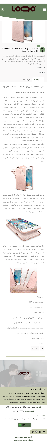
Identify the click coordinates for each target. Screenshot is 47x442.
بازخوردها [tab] (26, 79)
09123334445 (18, 411)
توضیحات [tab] (38, 79)
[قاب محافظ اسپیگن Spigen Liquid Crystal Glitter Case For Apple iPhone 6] (23, 373)
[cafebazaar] (24, 425)
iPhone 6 (35, 348)
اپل (42, 348)
